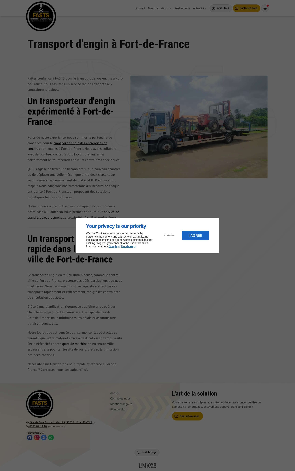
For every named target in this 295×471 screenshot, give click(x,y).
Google (113, 246)
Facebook (127, 246)
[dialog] (147, 235)
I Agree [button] (195, 235)
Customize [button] (169, 235)
